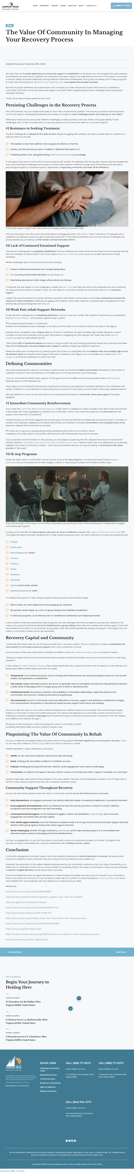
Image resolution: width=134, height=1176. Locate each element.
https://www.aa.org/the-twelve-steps (23, 929)
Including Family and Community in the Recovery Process (51, 442)
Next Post (121, 952)
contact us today (106, 878)
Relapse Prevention (48, 1091)
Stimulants (15, 580)
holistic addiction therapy (33, 665)
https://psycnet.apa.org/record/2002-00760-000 (28, 913)
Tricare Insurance (47, 1079)
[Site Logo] (14, 1063)
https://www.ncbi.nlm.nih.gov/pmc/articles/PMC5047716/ (32, 907)
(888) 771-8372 (82, 1063)
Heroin (13, 569)
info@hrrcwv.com (78, 1069)
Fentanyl (14, 563)
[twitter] (72, 1141)
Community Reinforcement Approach (38, 409)
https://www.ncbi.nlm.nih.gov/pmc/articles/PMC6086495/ (32, 923)
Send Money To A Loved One (17, 1086)
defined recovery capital (87, 652)
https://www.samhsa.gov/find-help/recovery (27, 939)
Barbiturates (16, 547)
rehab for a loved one (67, 254)
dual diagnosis (57, 274)
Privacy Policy (96, 1164)
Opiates (14, 585)
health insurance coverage (62, 154)
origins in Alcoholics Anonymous (105, 532)
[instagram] (69, 1141)
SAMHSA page (37, 743)
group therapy (63, 830)
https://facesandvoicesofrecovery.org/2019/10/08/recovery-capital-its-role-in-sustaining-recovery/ (53, 934)
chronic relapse (21, 318)
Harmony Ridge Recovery (52, 82)
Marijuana (15, 574)
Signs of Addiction (48, 1087)
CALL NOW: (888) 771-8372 (12, 1171)
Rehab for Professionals (50, 1083)
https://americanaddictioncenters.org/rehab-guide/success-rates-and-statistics (44, 897)
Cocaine (14, 558)
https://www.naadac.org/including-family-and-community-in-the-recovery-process (46, 918)
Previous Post (14, 952)
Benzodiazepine (17, 552)
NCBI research (82, 234)
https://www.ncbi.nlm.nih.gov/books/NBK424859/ (28, 891)
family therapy (96, 814)
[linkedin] (75, 1141)
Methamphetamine (19, 590)
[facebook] (67, 1141)
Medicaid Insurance (48, 1075)
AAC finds (67, 287)
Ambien (14, 542)
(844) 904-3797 (82, 1102)
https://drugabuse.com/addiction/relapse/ (26, 902)
